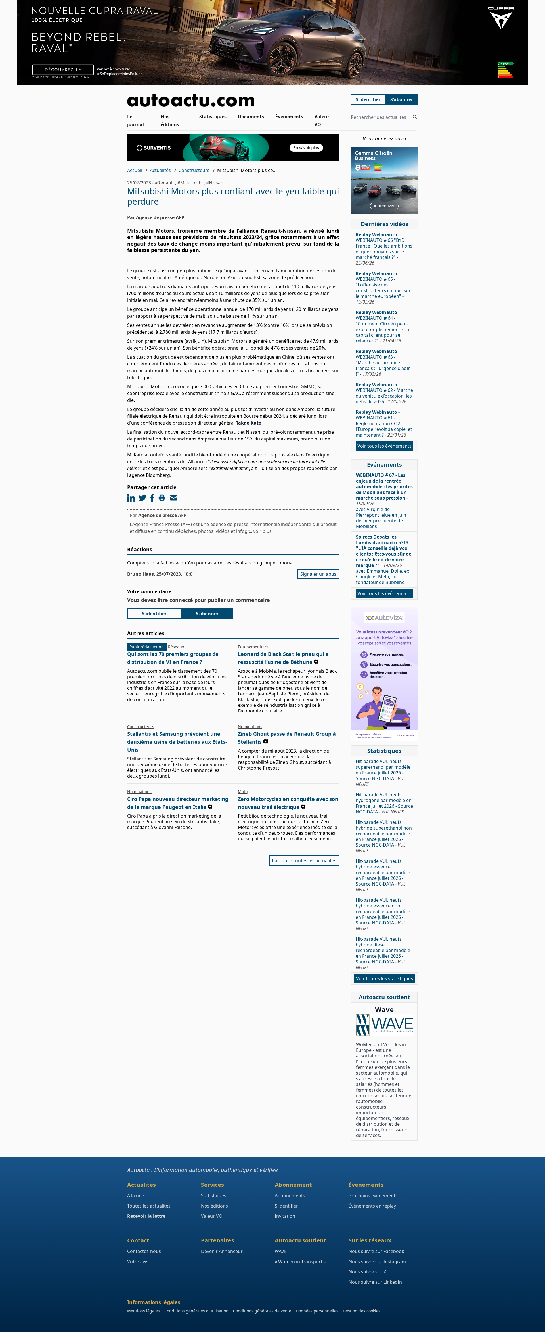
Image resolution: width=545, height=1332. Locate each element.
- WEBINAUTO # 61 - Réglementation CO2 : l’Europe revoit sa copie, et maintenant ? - (384, 423)
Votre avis (137, 1261)
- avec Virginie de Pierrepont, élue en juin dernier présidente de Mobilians (384, 500)
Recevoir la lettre (146, 1216)
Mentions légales (143, 1311)
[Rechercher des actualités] (415, 117)
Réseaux (176, 646)
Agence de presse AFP (162, 515)
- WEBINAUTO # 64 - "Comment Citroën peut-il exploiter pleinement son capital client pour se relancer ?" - (383, 326)
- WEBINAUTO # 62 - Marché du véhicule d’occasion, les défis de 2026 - (384, 393)
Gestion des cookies (361, 1311)
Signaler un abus (318, 574)
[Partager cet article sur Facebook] (152, 498)
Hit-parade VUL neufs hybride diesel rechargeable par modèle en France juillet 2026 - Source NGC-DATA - (383, 953)
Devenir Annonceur (222, 1251)
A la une (135, 1195)
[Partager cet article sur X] (142, 498)
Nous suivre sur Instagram (377, 1261)
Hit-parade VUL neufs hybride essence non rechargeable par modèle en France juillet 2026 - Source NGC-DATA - (383, 914)
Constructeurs (194, 170)
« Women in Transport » (300, 1261)
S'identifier (368, 99)
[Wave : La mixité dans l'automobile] (384, 1025)
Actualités (160, 170)
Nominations (250, 726)
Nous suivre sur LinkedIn (375, 1282)
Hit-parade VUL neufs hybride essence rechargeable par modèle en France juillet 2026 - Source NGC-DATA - (383, 875)
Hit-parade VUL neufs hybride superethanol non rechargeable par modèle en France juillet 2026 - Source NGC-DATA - (384, 836)
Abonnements (290, 1195)
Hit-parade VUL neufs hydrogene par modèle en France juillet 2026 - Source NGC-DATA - (384, 803)
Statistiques (213, 116)
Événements (289, 116)
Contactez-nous (144, 1251)
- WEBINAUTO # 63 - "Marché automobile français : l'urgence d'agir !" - (383, 362)
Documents (251, 116)
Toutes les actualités (149, 1206)
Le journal (135, 120)
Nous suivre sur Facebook (376, 1251)
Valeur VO (322, 120)
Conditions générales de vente (262, 1311)
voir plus (262, 531)
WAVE (281, 1251)
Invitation (285, 1216)
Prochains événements (373, 1195)
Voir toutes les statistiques (384, 978)
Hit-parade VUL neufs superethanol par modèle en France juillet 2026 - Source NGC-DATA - (383, 772)
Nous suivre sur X (367, 1272)
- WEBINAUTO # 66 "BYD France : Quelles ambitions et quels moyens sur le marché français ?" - (384, 248)
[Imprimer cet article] (162, 498)
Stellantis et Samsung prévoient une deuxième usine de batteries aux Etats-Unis (177, 741)
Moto (243, 791)
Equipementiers (253, 646)
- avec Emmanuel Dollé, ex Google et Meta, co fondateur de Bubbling (383, 559)
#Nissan (214, 183)
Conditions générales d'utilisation (196, 1311)
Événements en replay (372, 1206)
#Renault (164, 183)
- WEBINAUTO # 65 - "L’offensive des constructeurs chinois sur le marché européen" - (383, 287)
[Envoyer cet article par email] (173, 497)
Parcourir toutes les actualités (304, 860)
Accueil (134, 170)
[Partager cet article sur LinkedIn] (131, 498)
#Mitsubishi (190, 183)
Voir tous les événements (384, 446)
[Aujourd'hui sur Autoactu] (233, 100)
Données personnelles (317, 1311)
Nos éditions (170, 120)
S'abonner (401, 99)
